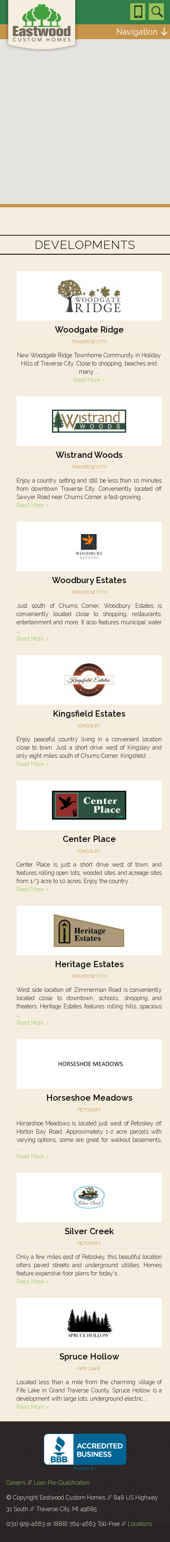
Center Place (89, 839)
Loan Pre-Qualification (62, 1482)
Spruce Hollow (89, 1357)
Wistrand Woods (89, 455)
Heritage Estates (89, 964)
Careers (16, 1482)
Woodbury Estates (89, 580)
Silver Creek (89, 1231)
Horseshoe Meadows (89, 1098)
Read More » (89, 380)
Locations (140, 1524)
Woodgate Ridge (89, 330)
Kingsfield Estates (89, 714)
